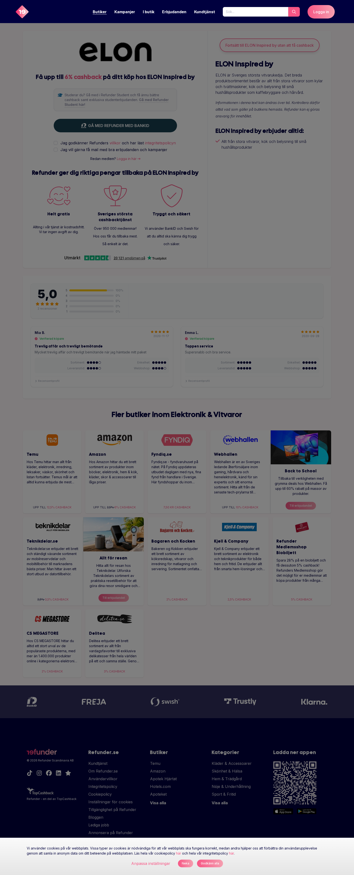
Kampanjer (124, 11)
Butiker (100, 11)
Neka (185, 863)
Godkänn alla (210, 863)
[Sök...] (294, 12)
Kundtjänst (204, 11)
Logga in (321, 11)
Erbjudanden (174, 11)
